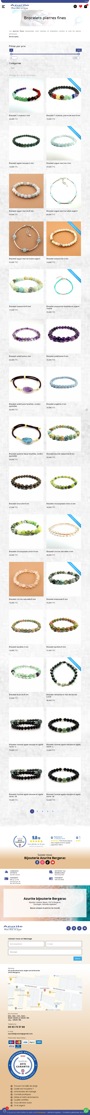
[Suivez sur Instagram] (42, 862)
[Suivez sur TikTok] (47, 862)
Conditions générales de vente (75, 1112)
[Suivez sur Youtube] (53, 862)
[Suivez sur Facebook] (37, 862)
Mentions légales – (55, 1112)
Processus (41, 1112)
